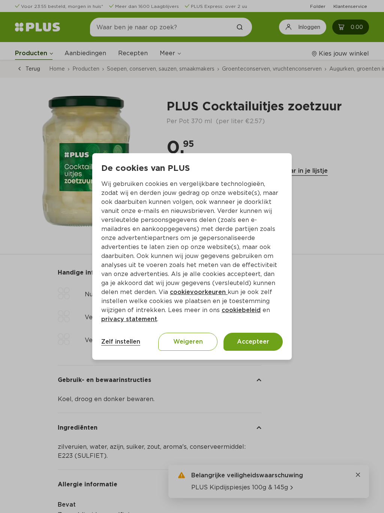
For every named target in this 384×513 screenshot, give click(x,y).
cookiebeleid (241, 310)
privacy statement (129, 319)
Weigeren (188, 341)
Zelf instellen (120, 341)
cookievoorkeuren (199, 292)
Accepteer (253, 341)
